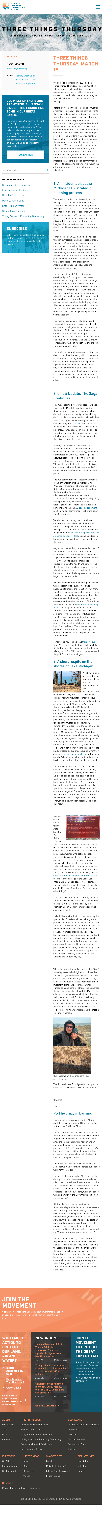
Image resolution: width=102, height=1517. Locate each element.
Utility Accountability (13, 211)
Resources (28, 1471)
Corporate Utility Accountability (83, 1424)
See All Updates (45, 1405)
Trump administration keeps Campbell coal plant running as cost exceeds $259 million (51, 1370)
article (78, 423)
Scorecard (75, 1419)
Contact (7, 1483)
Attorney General (76, 1439)
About (6, 1419)
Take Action (25, 154)
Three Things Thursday (17, 68)
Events (81, 1471)
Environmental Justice (14, 190)
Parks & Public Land (25, 79)
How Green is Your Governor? (15, 1381)
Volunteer (82, 1466)
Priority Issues (31, 1419)
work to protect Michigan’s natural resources (75, 875)
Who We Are (8, 1424)
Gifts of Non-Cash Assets (58, 1471)
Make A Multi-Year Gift (57, 1466)
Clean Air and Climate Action (35, 1424)
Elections (8, 1456)
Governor (72, 1434)
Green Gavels (14, 1387)
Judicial (71, 1449)
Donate (49, 1461)
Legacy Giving (53, 1476)
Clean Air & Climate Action (16, 185)
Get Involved (86, 1456)
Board (5, 1434)
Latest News (31, 1456)
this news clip (88, 641)
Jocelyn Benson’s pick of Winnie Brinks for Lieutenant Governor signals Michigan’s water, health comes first (49, 1350)
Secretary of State (77, 1444)
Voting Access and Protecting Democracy (41, 1439)
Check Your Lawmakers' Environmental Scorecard (12, 1400)
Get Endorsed (9, 1471)
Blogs (26, 1466)
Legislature (73, 1429)
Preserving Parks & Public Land (36, 1444)
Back (13, 56)
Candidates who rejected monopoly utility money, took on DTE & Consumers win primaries (49, 1388)
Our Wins (6, 1461)
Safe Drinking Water (25, 83)
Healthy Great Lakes (25, 75)
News (26, 1461)
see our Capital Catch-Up (74, 753)
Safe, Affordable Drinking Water (36, 1434)
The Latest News (60, 1360)
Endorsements (9, 1466)
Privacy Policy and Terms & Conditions (21, 1488)
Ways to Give (54, 1456)
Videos (26, 1476)
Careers (6, 1439)
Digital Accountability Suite (14, 1371)
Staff (4, 1429)
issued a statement (88, 507)
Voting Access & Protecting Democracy (23, 216)
